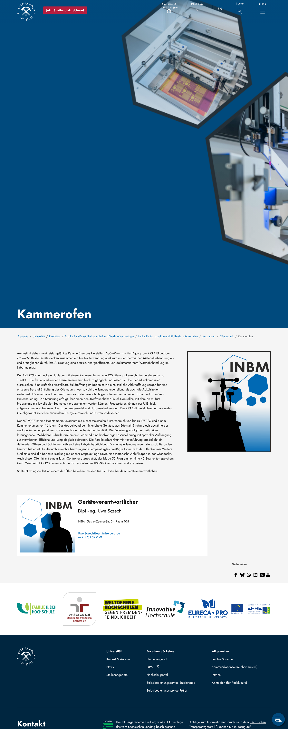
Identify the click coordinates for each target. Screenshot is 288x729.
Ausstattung (208, 336)
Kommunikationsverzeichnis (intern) (234, 667)
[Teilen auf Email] (262, 575)
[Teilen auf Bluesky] (242, 575)
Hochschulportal (157, 675)
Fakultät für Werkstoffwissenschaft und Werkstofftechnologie (99, 336)
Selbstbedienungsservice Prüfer (167, 690)
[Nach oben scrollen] (278, 703)
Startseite (23, 336)
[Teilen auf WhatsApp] (248, 575)
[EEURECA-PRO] (208, 609)
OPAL (150, 667)
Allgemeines (220, 651)
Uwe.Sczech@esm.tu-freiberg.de (99, 533)
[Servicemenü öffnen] (278, 719)
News (110, 667)
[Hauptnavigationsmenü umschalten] (262, 11)
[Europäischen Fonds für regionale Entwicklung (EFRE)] (251, 609)
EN (220, 8)
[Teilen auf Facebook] (235, 575)
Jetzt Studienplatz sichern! (65, 10)
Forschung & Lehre (160, 651)
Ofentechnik (227, 336)
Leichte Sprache (222, 659)
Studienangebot (157, 659)
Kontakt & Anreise (118, 659)
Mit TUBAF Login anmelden (240, 682)
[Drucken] (268, 575)
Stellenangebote (117, 675)
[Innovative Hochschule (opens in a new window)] (165, 609)
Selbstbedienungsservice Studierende (171, 682)
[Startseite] (26, 12)
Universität (39, 336)
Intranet (216, 675)
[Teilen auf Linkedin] (255, 575)
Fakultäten (54, 336)
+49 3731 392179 (90, 537)
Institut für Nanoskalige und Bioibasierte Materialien (168, 336)
